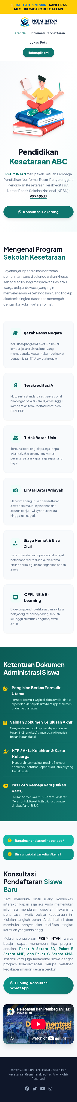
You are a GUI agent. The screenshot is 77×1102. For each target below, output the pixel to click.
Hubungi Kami (38, 53)
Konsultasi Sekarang (41, 212)
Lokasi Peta (38, 42)
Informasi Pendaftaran (48, 33)
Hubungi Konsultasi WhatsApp (29, 985)
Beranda (19, 33)
